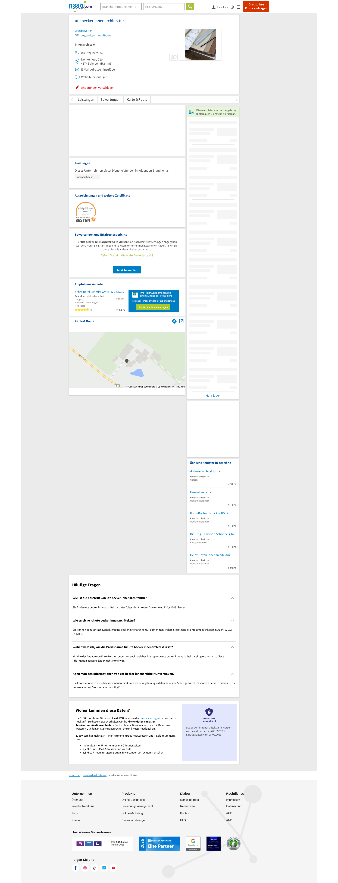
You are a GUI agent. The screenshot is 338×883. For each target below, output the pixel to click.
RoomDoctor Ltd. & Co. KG (207, 513)
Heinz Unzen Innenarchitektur (210, 555)
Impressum (233, 799)
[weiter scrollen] (236, 99)
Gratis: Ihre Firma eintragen (256, 6)
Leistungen (86, 99)
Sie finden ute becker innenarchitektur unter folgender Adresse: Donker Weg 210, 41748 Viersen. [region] (129, 607)
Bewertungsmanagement (137, 806)
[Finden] (190, 6)
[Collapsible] (233, 598)
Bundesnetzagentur (151, 718)
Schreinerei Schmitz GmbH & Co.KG (98, 292)
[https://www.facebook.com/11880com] (75, 868)
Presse (76, 820)
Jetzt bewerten (126, 270)
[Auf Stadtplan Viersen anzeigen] (181, 321)
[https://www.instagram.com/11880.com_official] (85, 868)
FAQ (183, 820)
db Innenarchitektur (203, 471)
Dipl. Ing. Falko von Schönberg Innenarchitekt (213, 534)
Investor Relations (83, 806)
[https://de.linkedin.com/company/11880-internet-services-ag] (104, 868)
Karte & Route (137, 99)
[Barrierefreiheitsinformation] (234, 7)
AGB (229, 813)
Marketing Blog (189, 799)
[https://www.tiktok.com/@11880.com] (94, 868)
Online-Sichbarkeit (133, 799)
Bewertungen (110, 99)
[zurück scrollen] (72, 99)
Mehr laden (213, 395)
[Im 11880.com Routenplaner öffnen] (174, 320)
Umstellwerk (198, 492)
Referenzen (187, 806)
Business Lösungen (133, 820)
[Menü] (240, 7)
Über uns (77, 799)
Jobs (75, 813)
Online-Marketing (132, 813)
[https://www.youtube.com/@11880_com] (113, 868)
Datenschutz (234, 806)
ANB (229, 820)
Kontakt (185, 813)
